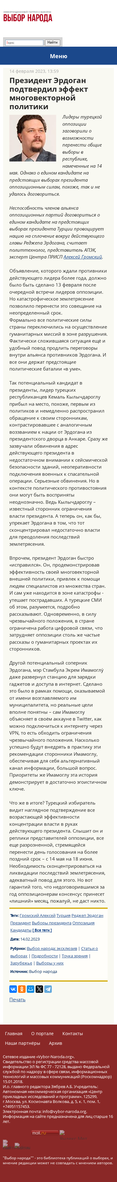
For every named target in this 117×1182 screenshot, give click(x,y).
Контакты (72, 1033)
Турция (63, 915)
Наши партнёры (22, 1043)
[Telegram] (48, 989)
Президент (20, 923)
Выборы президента (51, 923)
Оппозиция (83, 923)
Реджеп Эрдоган (87, 915)
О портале (42, 1033)
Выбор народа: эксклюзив (52, 948)
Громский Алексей (38, 915)
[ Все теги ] (42, 930)
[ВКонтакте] (13, 989)
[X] (39, 989)
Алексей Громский (83, 257)
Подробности (45, 956)
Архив (55, 1043)
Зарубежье (21, 963)
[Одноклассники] (22, 989)
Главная (13, 1033)
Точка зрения (75, 956)
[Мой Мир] (30, 989)
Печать (17, 999)
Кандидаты (21, 930)
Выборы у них (50, 963)
